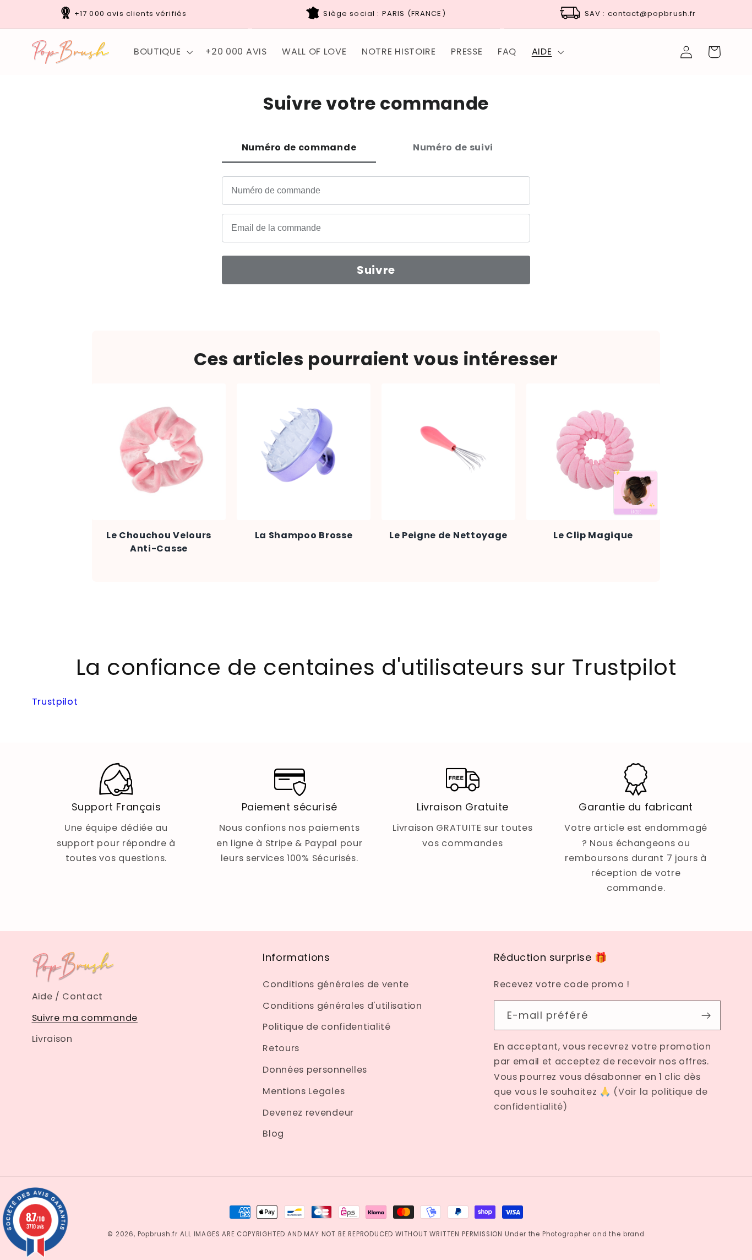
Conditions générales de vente (336, 984)
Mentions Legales (304, 1091)
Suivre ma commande (85, 1018)
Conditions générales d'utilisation (342, 1005)
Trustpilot (55, 701)
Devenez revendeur (308, 1112)
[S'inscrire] (706, 1015)
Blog (273, 1133)
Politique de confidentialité (326, 1026)
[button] (162, 52)
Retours (281, 1048)
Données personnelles (315, 1069)
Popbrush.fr (158, 1234)
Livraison (52, 1038)
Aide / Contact (67, 996)
